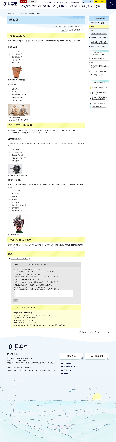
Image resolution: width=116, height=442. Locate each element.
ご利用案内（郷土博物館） (98, 23)
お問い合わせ (72, 356)
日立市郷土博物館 (30, 13)
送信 (15, 300)
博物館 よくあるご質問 (98, 46)
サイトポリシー (68, 363)
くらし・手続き (25, 6)
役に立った (19, 271)
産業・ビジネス (87, 6)
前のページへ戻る (87, 332)
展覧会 (93, 30)
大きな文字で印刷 (75, 30)
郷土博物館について (97, 75)
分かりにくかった (52, 277)
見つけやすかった (22, 282)
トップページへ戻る (103, 332)
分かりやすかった (22, 277)
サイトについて (68, 373)
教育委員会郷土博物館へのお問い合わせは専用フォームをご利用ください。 (41, 325)
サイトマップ (67, 370)
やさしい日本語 (57, 2)
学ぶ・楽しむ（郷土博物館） (98, 37)
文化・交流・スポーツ (73, 6)
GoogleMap (19, 258)
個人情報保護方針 (69, 366)
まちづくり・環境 (58, 6)
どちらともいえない (32, 271)
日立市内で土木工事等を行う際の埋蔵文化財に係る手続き (99, 42)
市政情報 (97, 6)
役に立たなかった (48, 271)
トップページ (19, 13)
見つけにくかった (52, 282)
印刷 (63, 30)
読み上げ (64, 2)
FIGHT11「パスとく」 (99, 106)
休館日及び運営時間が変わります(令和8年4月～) (99, 98)
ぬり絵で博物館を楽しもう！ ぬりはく (100, 66)
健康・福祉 (46, 6)
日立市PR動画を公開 (98, 103)
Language (48, 2)
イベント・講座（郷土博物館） (99, 33)
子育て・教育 (36, 6)
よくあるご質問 (97, 356)
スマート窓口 (88, 1)
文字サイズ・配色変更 (74, 2)
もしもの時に (101, 1)
